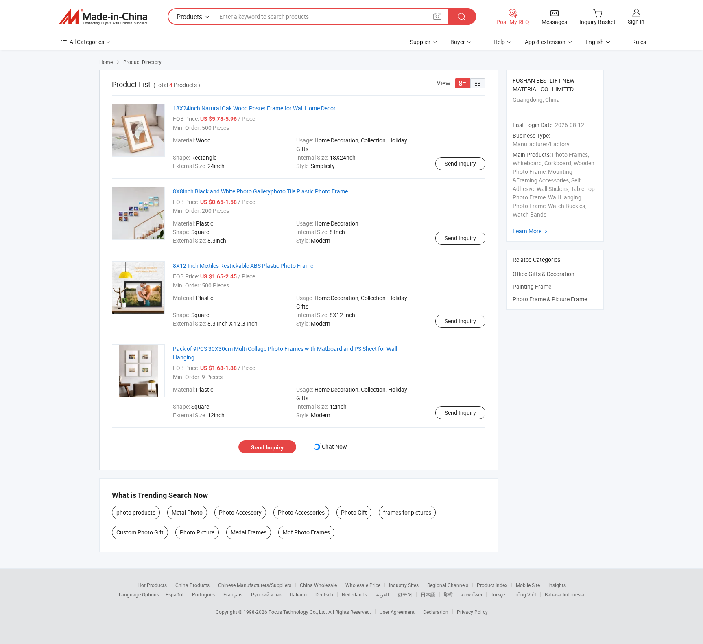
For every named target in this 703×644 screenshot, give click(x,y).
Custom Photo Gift (140, 532)
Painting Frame (532, 286)
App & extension (545, 42)
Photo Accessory (240, 512)
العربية (382, 594)
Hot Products (152, 585)
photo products (135, 512)
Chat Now (334, 446)
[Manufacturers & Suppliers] (103, 16)
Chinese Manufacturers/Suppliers (254, 585)
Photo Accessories (301, 512)
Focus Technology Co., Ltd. (298, 612)
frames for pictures (407, 512)
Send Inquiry (460, 163)
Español (174, 594)
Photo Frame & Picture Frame (550, 299)
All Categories (87, 42)
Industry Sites (404, 585)
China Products (192, 585)
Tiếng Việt (524, 594)
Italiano (298, 594)
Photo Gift (354, 512)
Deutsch (324, 594)
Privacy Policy (472, 612)
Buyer (457, 42)
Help (499, 42)
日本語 (428, 594)
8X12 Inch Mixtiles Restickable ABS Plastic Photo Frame (243, 265)
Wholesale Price (362, 585)
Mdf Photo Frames (306, 532)
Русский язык (266, 594)
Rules (639, 42)
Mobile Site (528, 585)
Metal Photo (187, 512)
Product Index (492, 585)
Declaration (435, 612)
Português (203, 594)
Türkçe (498, 594)
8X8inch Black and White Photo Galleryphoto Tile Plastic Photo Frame (260, 191)
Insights (557, 585)
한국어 (404, 594)
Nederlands (354, 594)
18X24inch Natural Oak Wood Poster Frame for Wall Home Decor (254, 108)
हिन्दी (448, 594)
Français (232, 594)
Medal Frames (248, 532)
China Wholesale (318, 585)
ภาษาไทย (471, 594)
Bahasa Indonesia (564, 594)
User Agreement (397, 612)
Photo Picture (197, 532)
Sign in (636, 21)
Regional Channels (447, 585)
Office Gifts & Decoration (543, 274)
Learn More (531, 231)
